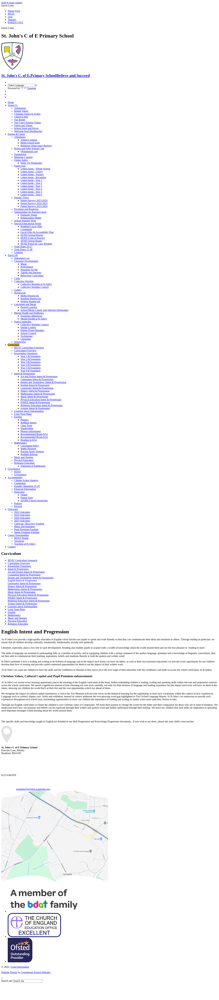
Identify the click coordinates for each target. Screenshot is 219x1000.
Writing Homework (30, 301)
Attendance (20, 137)
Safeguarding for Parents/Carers (30, 212)
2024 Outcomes (22, 518)
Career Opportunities (18, 535)
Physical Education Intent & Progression (41, 399)
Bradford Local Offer (31, 226)
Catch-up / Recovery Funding (29, 523)
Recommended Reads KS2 (34, 437)
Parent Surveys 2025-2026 (34, 206)
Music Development (24, 526)
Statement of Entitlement (33, 466)
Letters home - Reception (33, 177)
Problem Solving (29, 454)
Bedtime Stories (29, 422)
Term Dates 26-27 (23, 246)
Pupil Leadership (22, 321)
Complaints (26, 229)
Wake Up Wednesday (31, 163)
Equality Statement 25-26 (27, 486)
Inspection (19, 492)
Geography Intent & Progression (37, 388)
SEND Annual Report (32, 235)
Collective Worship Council (35, 287)
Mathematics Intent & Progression (38, 393)
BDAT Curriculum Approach (29, 347)
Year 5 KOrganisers (31, 367)
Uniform (18, 252)
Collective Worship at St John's (36, 284)
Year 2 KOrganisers (31, 359)
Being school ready (30, 142)
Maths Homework (30, 295)
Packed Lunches (29, 307)
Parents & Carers (16, 134)
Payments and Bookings (26, 209)
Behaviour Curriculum (32, 275)
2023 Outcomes (22, 515)
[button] (15, 28)
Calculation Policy (30, 445)
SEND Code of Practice (33, 238)
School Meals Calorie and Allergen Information (44, 310)
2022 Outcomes (22, 512)
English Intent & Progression (35, 385)
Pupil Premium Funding (26, 529)
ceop (10, 16)
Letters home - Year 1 (31, 180)
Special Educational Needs (27, 223)
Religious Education (24, 463)
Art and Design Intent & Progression (39, 376)
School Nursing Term (25, 220)
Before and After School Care (29, 148)
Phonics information (31, 431)
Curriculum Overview (25, 350)
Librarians (26, 339)
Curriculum (13, 344)
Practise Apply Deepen (32, 451)
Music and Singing (23, 457)
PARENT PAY (15, 22)
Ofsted (24, 494)
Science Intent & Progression (35, 408)
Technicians (27, 336)
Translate (31, 88)
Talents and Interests (31, 272)
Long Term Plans (23, 414)
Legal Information (20, 967)
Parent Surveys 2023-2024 (34, 200)
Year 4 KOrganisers (31, 365)
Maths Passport (28, 448)
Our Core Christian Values (27, 122)
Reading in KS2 (29, 440)
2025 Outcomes (22, 520)
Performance (27, 266)
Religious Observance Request (36, 145)
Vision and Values (23, 125)
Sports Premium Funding (26, 532)
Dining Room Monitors (32, 330)
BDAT (11, 14)
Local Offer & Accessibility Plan (37, 232)
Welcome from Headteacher (28, 131)
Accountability (15, 477)
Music (24, 264)
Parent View (14, 11)
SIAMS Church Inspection (34, 500)
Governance (14, 468)
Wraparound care (29, 151)
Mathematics (20, 442)
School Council (28, 333)
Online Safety (21, 160)
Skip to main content (11, 2)
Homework (20, 292)
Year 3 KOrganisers (31, 362)
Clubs (17, 278)
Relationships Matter (31, 217)
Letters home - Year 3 (31, 186)
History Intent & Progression (35, 391)
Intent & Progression (24, 373)
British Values (21, 111)
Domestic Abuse (29, 215)
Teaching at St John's (24, 543)
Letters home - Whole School (35, 168)
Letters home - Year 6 (31, 194)
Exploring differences (31, 316)
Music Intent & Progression (34, 396)
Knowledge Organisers (26, 353)
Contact (12, 546)
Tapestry (12, 19)
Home (11, 102)
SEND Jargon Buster (31, 240)
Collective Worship (24, 281)
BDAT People (21, 538)
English (18, 417)
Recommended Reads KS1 (34, 434)
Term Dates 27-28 (23, 249)
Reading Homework (31, 298)
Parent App (19, 165)
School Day (20, 341)
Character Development (26, 261)
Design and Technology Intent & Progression (43, 382)
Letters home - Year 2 (31, 183)
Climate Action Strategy (26, 480)
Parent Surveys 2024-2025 (34, 203)
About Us (13, 105)
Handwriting (27, 428)
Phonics (25, 419)
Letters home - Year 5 (31, 191)
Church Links (21, 116)
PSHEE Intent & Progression (35, 402)
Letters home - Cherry (32, 171)
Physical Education (24, 460)
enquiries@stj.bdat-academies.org (33, 789)
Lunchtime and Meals (25, 304)
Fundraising (20, 154)
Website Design (9, 972)
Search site (6, 980)
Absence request (29, 140)
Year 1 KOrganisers (31, 356)
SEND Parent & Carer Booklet (36, 243)
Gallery (18, 290)
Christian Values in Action (27, 114)
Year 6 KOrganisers (31, 370)
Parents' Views (21, 197)
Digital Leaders (28, 327)
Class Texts (26, 425)
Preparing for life (29, 269)
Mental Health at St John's (34, 318)
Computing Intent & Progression (37, 379)
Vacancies (19, 541)
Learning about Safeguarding (29, 411)
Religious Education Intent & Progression (42, 405)
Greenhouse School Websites (36, 972)
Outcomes (13, 509)
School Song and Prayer (26, 128)
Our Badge (19, 119)
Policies (18, 503)
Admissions (20, 108)
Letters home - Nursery (32, 174)
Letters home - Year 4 (31, 189)
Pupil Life (13, 255)
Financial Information (25, 489)
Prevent (18, 506)
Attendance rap (21, 258)
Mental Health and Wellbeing (29, 313)
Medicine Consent (23, 157)
